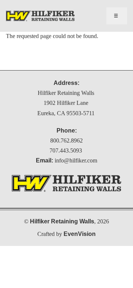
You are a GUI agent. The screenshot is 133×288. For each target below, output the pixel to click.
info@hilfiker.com (76, 160)
